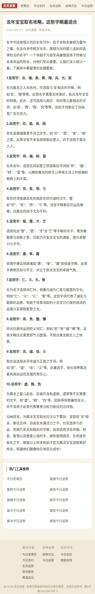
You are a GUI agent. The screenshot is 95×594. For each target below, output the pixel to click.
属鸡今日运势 (59, 489)
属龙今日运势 (16, 521)
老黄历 (25, 6)
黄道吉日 (28, 577)
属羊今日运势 (59, 500)
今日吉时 (39, 6)
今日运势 (87, 6)
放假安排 (66, 560)
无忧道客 (9, 5)
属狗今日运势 (16, 489)
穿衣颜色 (28, 571)
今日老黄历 (14, 479)
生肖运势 (55, 6)
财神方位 (71, 6)
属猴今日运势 (16, 500)
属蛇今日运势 (59, 510)
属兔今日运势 (59, 521)
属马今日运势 (16, 510)
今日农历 (66, 554)
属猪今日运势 (59, 479)
